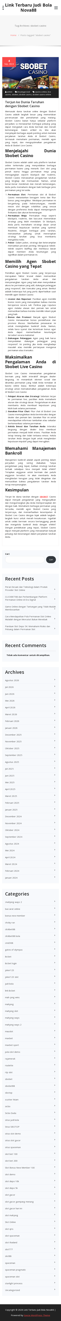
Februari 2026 (12, 721)
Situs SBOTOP (12, 1126)
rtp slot (9, 1072)
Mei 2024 (10, 850)
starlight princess (14, 1283)
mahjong (9, 1004)
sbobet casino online (41, 94)
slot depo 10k (12, 1181)
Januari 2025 (11, 809)
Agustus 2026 (12, 680)
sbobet (15, 94)
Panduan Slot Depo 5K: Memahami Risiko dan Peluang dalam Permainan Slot (27, 628)
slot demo (10, 1174)
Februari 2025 (12, 802)
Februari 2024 (12, 870)
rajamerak (10, 1058)
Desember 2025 (13, 734)
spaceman (10, 1263)
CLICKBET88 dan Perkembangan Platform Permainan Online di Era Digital (26, 598)
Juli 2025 (9, 768)
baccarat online (12, 908)
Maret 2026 (11, 714)
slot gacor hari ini (13, 1208)
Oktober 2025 (12, 748)
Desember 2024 (13, 816)
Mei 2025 (10, 782)
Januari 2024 (11, 877)
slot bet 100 (11, 1154)
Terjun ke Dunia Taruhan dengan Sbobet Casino (24, 104)
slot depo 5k (11, 1188)
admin (9, 92)
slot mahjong (11, 1215)
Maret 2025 (11, 796)
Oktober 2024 (12, 830)
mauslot (9, 1031)
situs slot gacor (13, 1140)
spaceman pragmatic (15, 1269)
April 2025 (10, 789)
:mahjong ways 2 (13, 902)
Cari (7, 553)
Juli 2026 (9, 687)
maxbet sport (12, 1045)
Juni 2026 (9, 693)
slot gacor (10, 1194)
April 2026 (10, 707)
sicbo (7, 1106)
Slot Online (10, 1222)
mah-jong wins (12, 997)
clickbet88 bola (12, 936)
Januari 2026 (11, 728)
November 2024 (13, 823)
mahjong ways (12, 1017)
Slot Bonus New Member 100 (20, 1167)
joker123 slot (12, 977)
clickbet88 (10, 929)
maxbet (9, 1038)
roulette (9, 1065)
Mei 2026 (10, 700)
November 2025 (13, 741)
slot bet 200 (11, 1160)
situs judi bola (12, 1120)
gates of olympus (14, 949)
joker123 (9, 970)
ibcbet (8, 956)
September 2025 (13, 755)
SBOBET (44, 496)
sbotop (8, 1092)
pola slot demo (12, 1051)
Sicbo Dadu (10, 1113)
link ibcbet (10, 990)
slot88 (8, 1256)
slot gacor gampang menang (19, 1201)
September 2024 (13, 836)
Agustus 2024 (12, 843)
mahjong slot (11, 1011)
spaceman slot (12, 1276)
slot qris (9, 1228)
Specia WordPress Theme (37, 1315)
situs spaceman (13, 1147)
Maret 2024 (11, 864)
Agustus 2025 (12, 762)
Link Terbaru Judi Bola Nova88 (28, 8)
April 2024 (10, 857)
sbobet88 (10, 1085)
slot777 (9, 1249)
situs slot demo (13, 1133)
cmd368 (9, 943)
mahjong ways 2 (13, 1024)
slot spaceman (12, 1235)
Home (13, 35)
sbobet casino (25, 94)
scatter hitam (12, 1099)
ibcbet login (11, 963)
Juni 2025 (9, 775)
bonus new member (15, 915)
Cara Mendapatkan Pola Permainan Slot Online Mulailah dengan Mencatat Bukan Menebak (28, 618)
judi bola (9, 983)
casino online (41, 92)
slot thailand (11, 1242)
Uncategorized (23, 92)
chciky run (10, 922)
